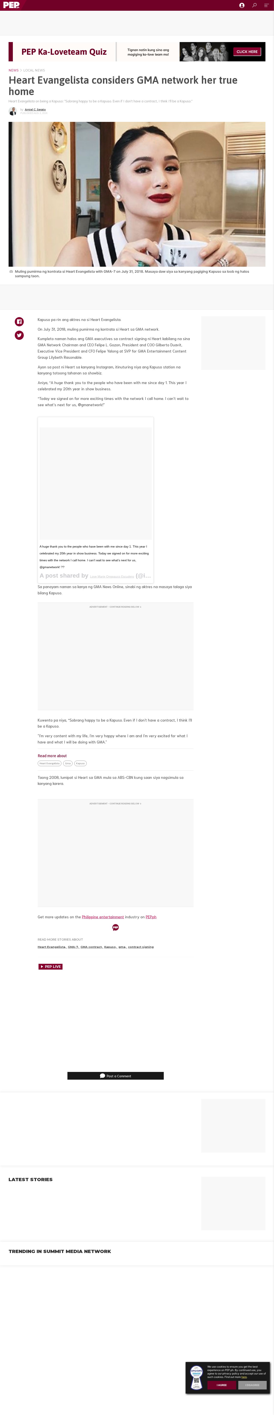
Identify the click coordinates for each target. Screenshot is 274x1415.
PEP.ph (151, 916)
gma (68, 763)
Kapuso (80, 763)
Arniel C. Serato (35, 109)
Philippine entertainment (103, 916)
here (244, 1377)
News (14, 70)
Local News (33, 70)
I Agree (222, 1385)
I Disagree (252, 1385)
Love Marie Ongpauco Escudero (112, 576)
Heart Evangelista (50, 763)
